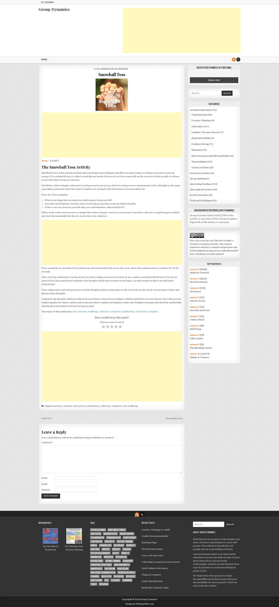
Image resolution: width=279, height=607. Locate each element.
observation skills (126, 572)
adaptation (96, 533)
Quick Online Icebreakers (155, 568)
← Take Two (45, 418)
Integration (121, 557)
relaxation (118, 576)
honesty (125, 553)
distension (119, 545)
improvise (108, 557)
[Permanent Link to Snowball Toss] (111, 95)
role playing (96, 580)
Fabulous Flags (149, 542)
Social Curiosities (199, 195)
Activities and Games (200, 110)
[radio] (103, 327)
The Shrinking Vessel (201, 348)
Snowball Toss (111, 74)
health (116, 553)
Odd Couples (196, 338)
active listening (98, 529)
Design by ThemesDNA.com (139, 604)
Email (44, 484)
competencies (129, 537)
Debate (94, 545)
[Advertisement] (181, 30)
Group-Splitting (198, 178)
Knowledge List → (175, 418)
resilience (115, 311)
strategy (115, 580)
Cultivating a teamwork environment (161, 562)
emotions (82, 311)
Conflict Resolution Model (155, 536)
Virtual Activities (200, 167)
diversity (131, 545)
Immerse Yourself (199, 272)
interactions (141, 311)
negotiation (123, 568)
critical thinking (125, 541)
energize (116, 549)
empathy (153, 311)
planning (95, 576)
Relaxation (196, 150)
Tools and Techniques (201, 200)
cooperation (96, 541)
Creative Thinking (200, 120)
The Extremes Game (152, 549)
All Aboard (195, 291)
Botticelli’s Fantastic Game (155, 587)
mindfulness (128, 311)
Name (44, 478)
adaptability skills (116, 529)
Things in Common (199, 357)
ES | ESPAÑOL (47, 2)
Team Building (198, 162)
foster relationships (100, 553)
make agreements (121, 564)
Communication (199, 114)
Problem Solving (200, 144)
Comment (47, 442)
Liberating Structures (201, 189)
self (74, 311)
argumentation (110, 533)
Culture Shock (197, 319)
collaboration (97, 537)
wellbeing (93, 311)
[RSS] (234, 59)
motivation (110, 568)
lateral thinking (113, 560)
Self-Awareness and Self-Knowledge (112, 68)
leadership (128, 560)
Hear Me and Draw (199, 310)
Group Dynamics (54, 9)
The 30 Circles (197, 301)
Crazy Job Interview (152, 555)
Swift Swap (195, 329)
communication (113, 537)
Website (45, 490)
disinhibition (105, 545)
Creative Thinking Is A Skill (156, 530)
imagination (96, 557)
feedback (127, 549)
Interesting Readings (201, 184)
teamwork (127, 580)
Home (44, 59)
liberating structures (101, 564)
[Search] (238, 59)
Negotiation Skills (200, 138)
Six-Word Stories (199, 282)
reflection (104, 311)
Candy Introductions (152, 581)
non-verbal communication (103, 572)
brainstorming (127, 533)
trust (94, 584)
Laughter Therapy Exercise (205, 132)
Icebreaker (197, 126)
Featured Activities (200, 173)
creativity (109, 541)
